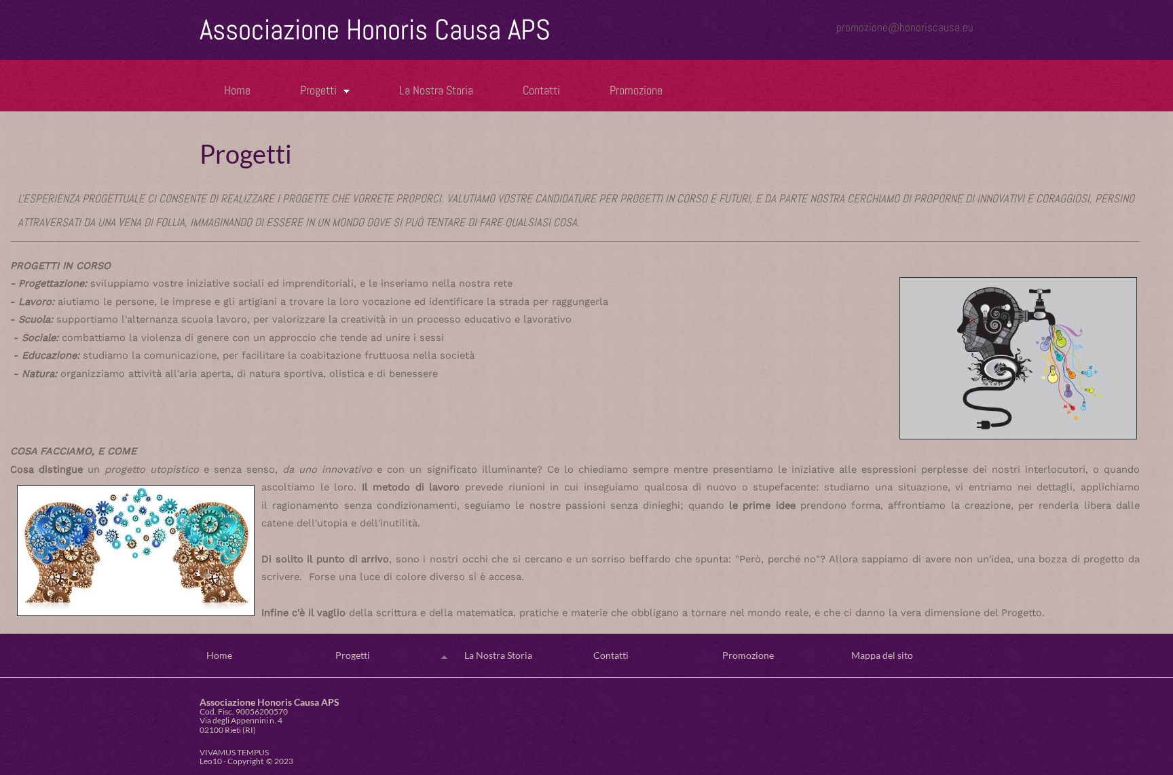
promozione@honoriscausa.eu (904, 27)
